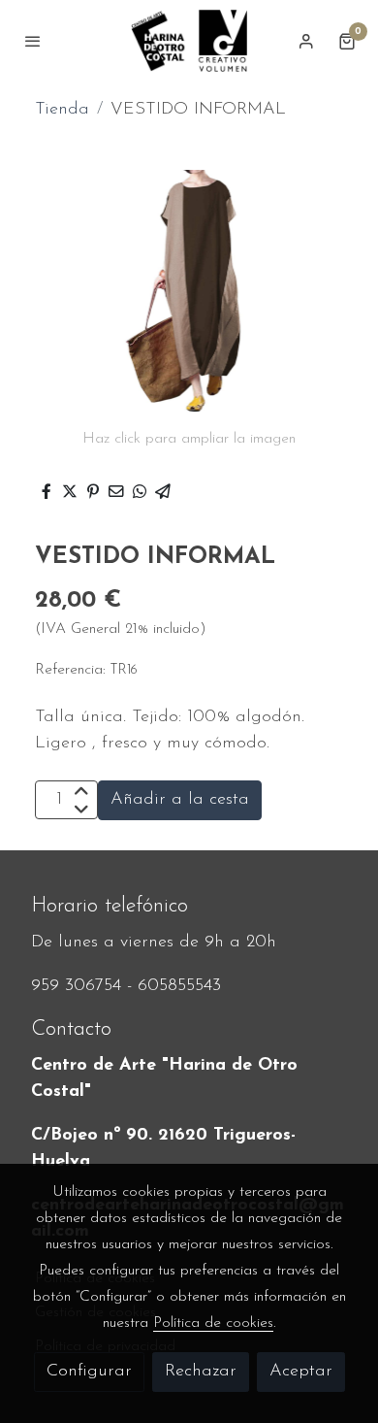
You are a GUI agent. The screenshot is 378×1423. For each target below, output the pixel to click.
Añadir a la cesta (179, 800)
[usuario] (306, 41)
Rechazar (200, 1371)
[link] (189, 41)
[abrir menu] (33, 41)
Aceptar (300, 1371)
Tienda (62, 109)
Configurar (89, 1371)
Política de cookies (213, 1323)
